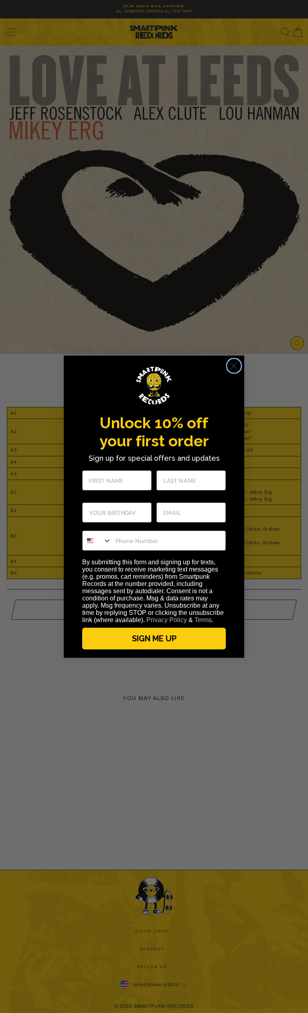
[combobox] (97, 540)
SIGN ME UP (154, 638)
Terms (203, 619)
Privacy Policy (166, 619)
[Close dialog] (234, 366)
